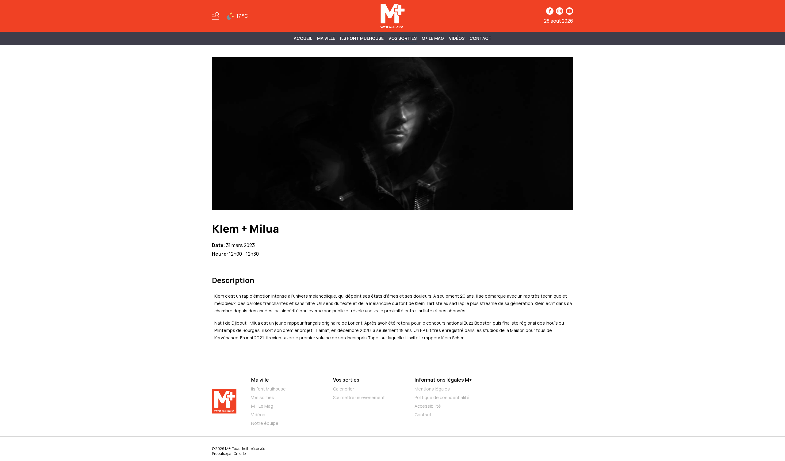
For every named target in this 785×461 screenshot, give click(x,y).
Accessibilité (428, 406)
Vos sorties (403, 38)
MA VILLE (326, 38)
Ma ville (260, 379)
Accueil (303, 38)
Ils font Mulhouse (268, 389)
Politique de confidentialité (442, 397)
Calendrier (343, 389)
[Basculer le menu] (215, 16)
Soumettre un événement (359, 397)
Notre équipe (264, 423)
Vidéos (457, 38)
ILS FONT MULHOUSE (362, 38)
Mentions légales (432, 389)
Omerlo (240, 453)
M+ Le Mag (433, 38)
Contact (480, 38)
